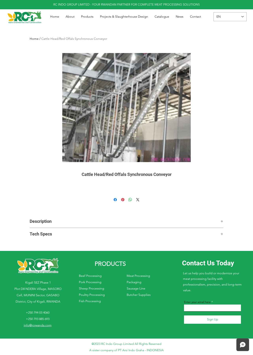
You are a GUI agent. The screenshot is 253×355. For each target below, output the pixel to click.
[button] (87, 16)
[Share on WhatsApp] (130, 199)
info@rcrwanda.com (38, 325)
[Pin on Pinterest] (122, 199)
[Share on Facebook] (115, 199)
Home (34, 39)
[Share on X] (137, 199)
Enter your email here (197, 302)
